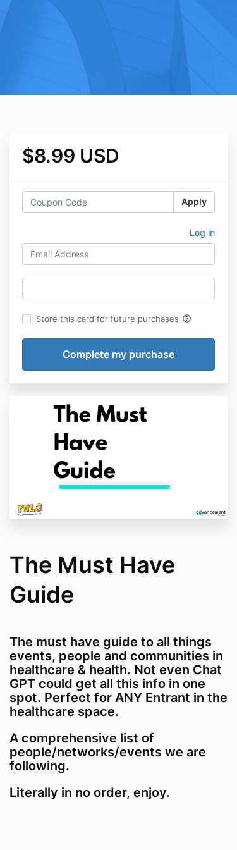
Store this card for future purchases (113, 319)
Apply (194, 201)
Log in (202, 232)
